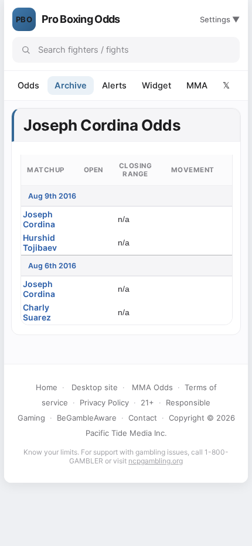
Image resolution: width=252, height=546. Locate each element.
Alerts (114, 85)
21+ (147, 402)
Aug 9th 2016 (52, 196)
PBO (24, 19)
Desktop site (94, 387)
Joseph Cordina (39, 219)
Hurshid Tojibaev (40, 242)
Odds (28, 85)
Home (46, 387)
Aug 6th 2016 (52, 265)
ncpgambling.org (155, 460)
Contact (142, 417)
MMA (196, 85)
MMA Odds (152, 387)
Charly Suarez (37, 312)
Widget (156, 85)
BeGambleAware (87, 417)
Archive (71, 85)
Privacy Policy (104, 402)
